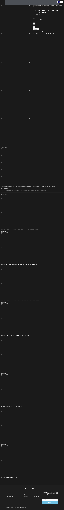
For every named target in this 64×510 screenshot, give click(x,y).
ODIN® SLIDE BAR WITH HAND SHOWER (11, 406)
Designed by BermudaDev (20, 507)
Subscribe (50, 502)
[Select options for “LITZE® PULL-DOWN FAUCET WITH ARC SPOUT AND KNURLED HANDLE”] (2, 263)
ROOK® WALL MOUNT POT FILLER (9, 442)
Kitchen (54, 33)
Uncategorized (37, 5)
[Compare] (7, 227)
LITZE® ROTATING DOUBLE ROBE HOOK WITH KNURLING (15, 335)
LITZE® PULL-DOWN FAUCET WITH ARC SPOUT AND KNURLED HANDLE (19, 264)
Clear (41, 19)
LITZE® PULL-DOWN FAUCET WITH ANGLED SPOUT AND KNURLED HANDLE (20, 229)
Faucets (51, 33)
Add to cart (36, 29)
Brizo (49, 33)
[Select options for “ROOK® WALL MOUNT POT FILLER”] (2, 440)
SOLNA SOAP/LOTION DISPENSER (9, 477)
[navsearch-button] (49, 3)
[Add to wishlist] (10, 227)
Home (34, 5)
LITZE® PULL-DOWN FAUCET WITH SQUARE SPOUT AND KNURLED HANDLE (20, 300)
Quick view (5, 227)
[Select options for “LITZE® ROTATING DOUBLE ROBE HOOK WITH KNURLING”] (2, 334)
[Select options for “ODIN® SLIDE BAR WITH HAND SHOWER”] (2, 405)
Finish (34, 18)
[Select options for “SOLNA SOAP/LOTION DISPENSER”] (2, 476)
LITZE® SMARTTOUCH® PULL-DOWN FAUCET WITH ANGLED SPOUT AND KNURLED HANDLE (24, 371)
